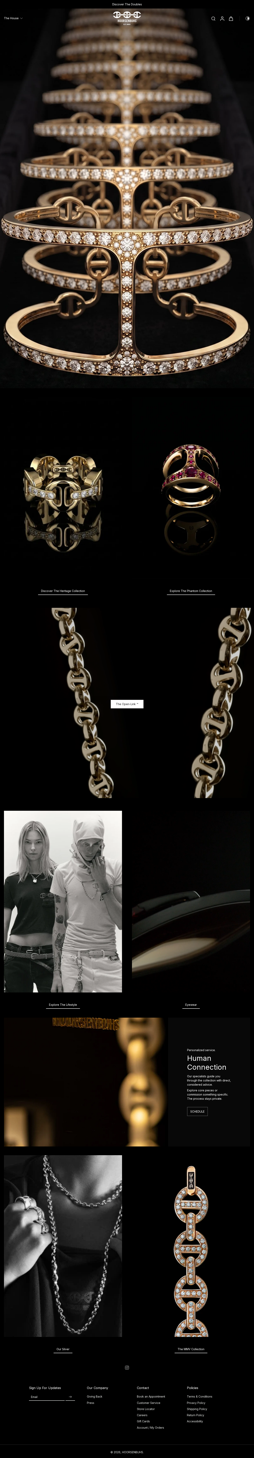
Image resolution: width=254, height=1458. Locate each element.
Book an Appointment (151, 1396)
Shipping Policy (197, 1409)
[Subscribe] (70, 1397)
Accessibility (195, 1421)
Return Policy (195, 1415)
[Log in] (222, 18)
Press (90, 1402)
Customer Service (148, 1402)
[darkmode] (245, 18)
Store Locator (146, 1409)
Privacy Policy (196, 1402)
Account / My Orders (150, 1427)
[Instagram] (127, 1367)
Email (34, 1397)
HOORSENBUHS (132, 1452)
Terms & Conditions (199, 1396)
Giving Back (94, 1396)
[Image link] (63, 488)
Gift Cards (143, 1421)
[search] (213, 18)
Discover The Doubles (171, 4)
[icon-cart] (230, 18)
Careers (142, 1415)
